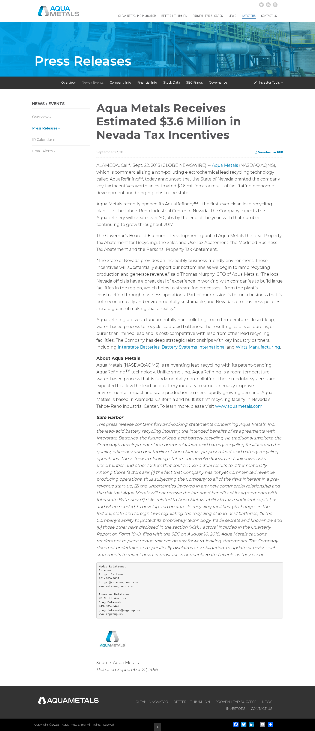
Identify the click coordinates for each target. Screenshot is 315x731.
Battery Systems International (194, 347)
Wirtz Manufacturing (258, 347)
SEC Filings (194, 82)
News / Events (93, 82)
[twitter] (261, 4)
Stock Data (171, 82)
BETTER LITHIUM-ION (191, 702)
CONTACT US (261, 709)
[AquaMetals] (59, 13)
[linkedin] (268, 4)
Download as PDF (270, 152)
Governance (218, 82)
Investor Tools (269, 82)
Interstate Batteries (139, 347)
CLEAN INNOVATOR (151, 702)
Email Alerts (42, 151)
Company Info (120, 82)
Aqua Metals (225, 165)
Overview (68, 82)
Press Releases (44, 128)
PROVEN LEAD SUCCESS (235, 702)
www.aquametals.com (238, 406)
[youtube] (275, 4)
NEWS (267, 702)
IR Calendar (42, 140)
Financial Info (147, 82)
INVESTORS (235, 709)
